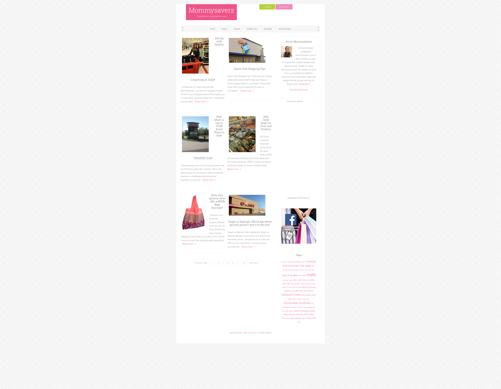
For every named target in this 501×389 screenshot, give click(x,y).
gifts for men (296, 287)
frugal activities (306, 284)
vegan (304, 318)
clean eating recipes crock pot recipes (303, 270)
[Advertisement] (298, 150)
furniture (289, 287)
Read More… (305, 84)
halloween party (306, 291)
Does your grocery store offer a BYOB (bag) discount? (217, 201)
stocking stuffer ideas (305, 314)
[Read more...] (201, 101)
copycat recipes (289, 275)
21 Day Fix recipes (287, 262)
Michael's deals (302, 307)
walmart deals (311, 318)
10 (244, 263)
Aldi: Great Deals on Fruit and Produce (266, 123)
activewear (297, 262)
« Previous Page (200, 263)
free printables (295, 284)
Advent (303, 262)
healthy (303, 295)
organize (296, 311)
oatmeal (310, 307)
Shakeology (305, 311)
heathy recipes (296, 299)
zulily (298, 322)
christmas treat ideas (299, 265)
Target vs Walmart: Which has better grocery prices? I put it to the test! (250, 223)
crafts (311, 275)
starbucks (292, 314)
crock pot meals (287, 280)
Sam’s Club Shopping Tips (249, 68)
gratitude (304, 287)
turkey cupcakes (295, 318)
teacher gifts (285, 318)
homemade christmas (297, 303)
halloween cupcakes (291, 291)
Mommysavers (211, 10)
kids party (293, 307)
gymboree (312, 287)
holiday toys (305, 299)
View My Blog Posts (299, 90)
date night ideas (300, 280)
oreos (291, 311)
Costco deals (302, 275)
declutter (311, 280)
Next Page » (253, 263)
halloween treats (291, 294)
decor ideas (286, 284)
